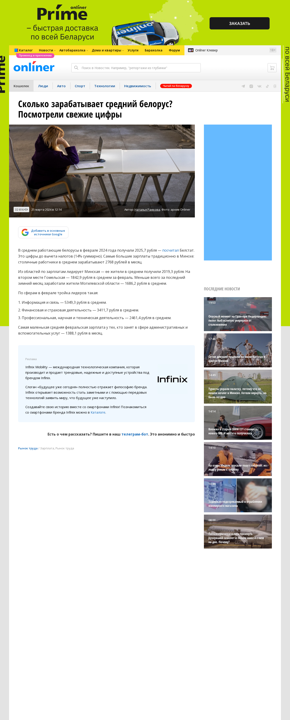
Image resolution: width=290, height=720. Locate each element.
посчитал (170, 250)
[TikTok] (267, 86)
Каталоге (98, 412)
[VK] (259, 86)
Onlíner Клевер (206, 50)
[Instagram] (251, 86)
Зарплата (47, 448)
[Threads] (275, 86)
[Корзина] (272, 67)
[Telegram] (243, 86)
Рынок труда (28, 448)
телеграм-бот (134, 434)
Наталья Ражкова (147, 209)
